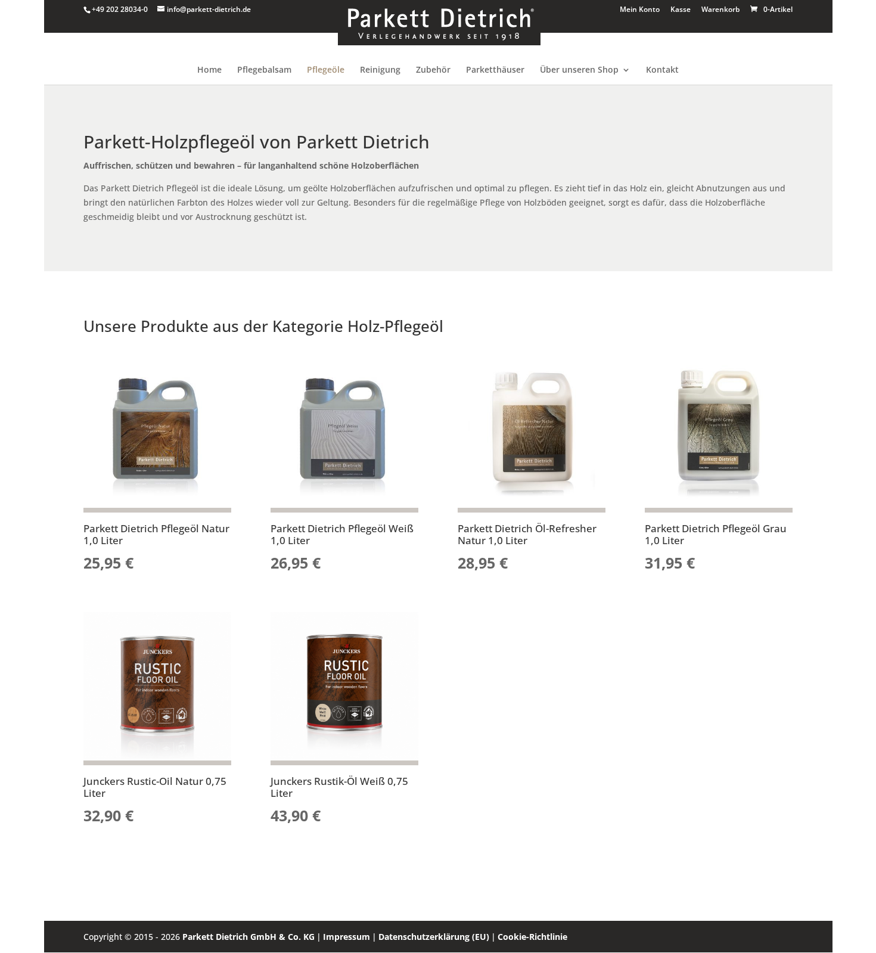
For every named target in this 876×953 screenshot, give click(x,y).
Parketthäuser (495, 70)
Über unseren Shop (579, 70)
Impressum (346, 936)
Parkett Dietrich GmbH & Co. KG (248, 936)
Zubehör (433, 70)
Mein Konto (640, 10)
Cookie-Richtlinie (532, 936)
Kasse (680, 10)
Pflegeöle (325, 70)
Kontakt (662, 70)
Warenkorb (720, 10)
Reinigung (380, 70)
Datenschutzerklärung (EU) (433, 936)
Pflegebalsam (264, 70)
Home (209, 70)
